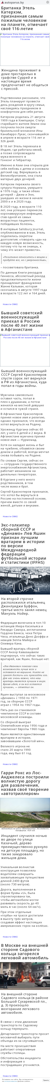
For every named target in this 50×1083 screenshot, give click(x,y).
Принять (46, 1080)
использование (11, 1081)
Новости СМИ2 (10, 304)
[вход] (47, 2)
